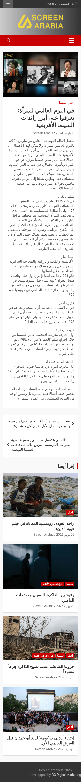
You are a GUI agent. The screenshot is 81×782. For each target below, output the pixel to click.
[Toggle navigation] (72, 40)
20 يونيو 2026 (65, 606)
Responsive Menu (8, 4)
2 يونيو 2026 (66, 749)
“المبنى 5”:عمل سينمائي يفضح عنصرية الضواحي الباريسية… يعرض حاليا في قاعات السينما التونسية (41, 445)
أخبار (71, 102)
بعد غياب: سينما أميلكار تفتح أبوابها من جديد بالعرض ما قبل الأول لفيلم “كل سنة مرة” (39, 423)
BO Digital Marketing (66, 775)
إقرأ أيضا (66, 466)
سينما (62, 102)
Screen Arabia (43, 133)
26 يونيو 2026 (65, 534)
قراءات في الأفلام (53, 584)
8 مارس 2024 (65, 133)
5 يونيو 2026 (66, 677)
